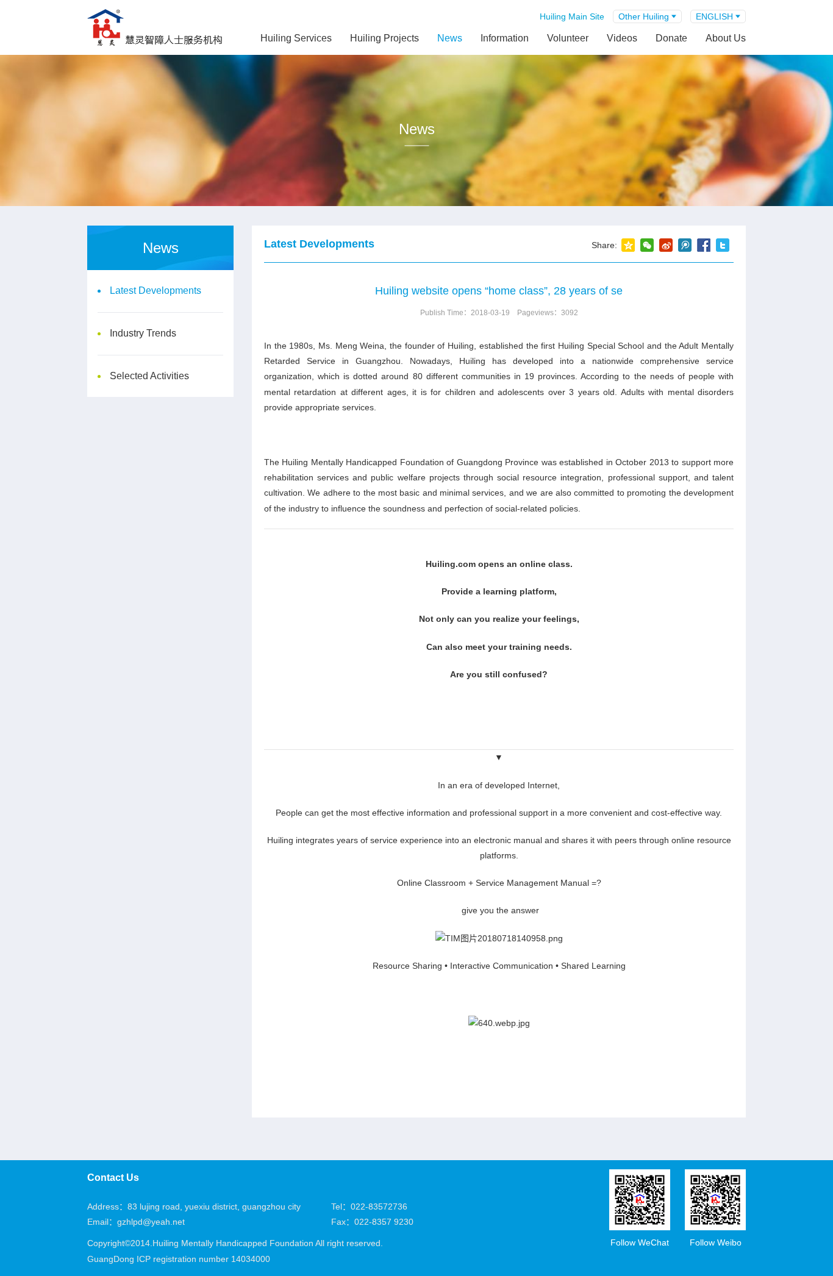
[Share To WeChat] (646, 245)
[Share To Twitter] (722, 245)
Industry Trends (143, 333)
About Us (726, 38)
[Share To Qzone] (627, 245)
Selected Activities (149, 376)
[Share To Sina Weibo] (665, 245)
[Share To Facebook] (703, 245)
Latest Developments (155, 290)
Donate (671, 38)
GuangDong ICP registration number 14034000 (178, 1259)
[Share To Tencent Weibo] (684, 245)
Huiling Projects (384, 38)
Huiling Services (296, 38)
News (449, 38)
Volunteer (567, 38)
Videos (622, 38)
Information (505, 38)
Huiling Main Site (572, 16)
